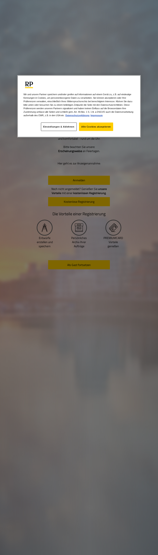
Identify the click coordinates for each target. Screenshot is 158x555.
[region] (79, 106)
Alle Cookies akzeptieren (96, 126)
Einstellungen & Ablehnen (58, 126)
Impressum (97, 115)
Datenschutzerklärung (77, 115)
